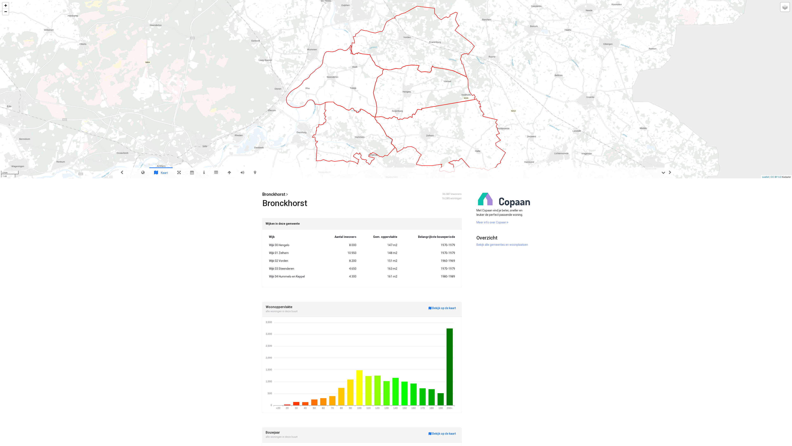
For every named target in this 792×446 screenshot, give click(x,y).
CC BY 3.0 (776, 176)
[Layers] (785, 7)
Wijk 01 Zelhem (279, 253)
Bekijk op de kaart (443, 308)
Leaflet (765, 176)
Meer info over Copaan (491, 222)
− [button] (5, 11)
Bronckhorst (273, 194)
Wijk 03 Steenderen (281, 268)
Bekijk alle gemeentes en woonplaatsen (502, 244)
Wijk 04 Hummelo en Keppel (287, 276)
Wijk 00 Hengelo (279, 245)
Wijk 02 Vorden (278, 260)
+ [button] (5, 5)
